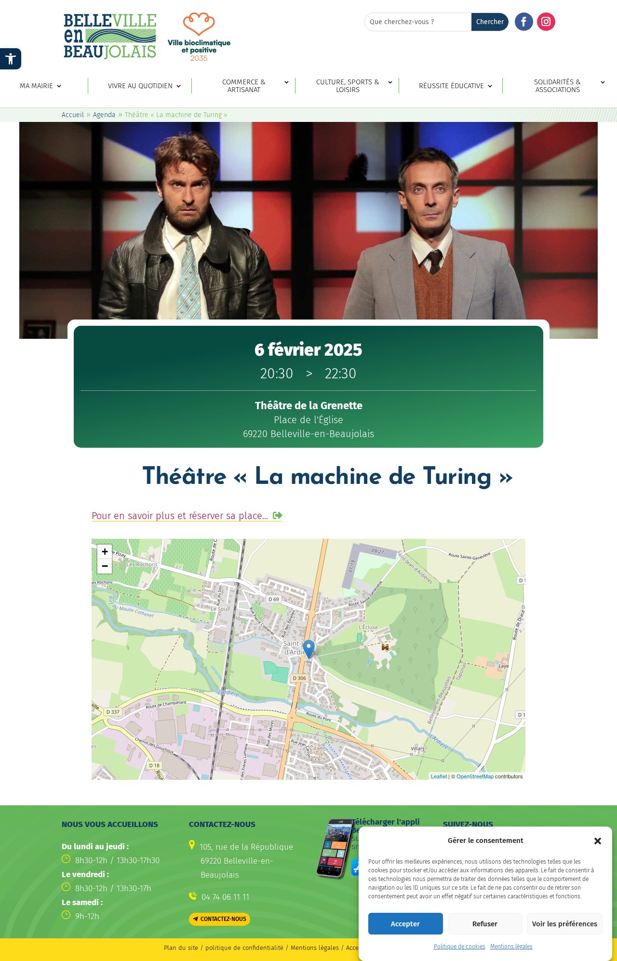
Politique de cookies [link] (459, 946)
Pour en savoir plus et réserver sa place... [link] (180, 515)
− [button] (105, 566)
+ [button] (105, 552)
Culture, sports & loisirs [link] (347, 86)
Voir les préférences (564, 924)
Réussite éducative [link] (451, 86)
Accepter (405, 924)
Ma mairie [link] (36, 86)
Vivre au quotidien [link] (140, 86)
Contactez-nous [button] (223, 919)
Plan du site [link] (181, 947)
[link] (10, 58)
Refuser (484, 924)
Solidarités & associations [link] (557, 86)
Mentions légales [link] (511, 946)
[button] (598, 841)
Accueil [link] (73, 115)
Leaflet (439, 776)
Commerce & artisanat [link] (244, 86)
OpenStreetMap (475, 776)
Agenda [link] (104, 115)
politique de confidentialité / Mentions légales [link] (273, 947)
